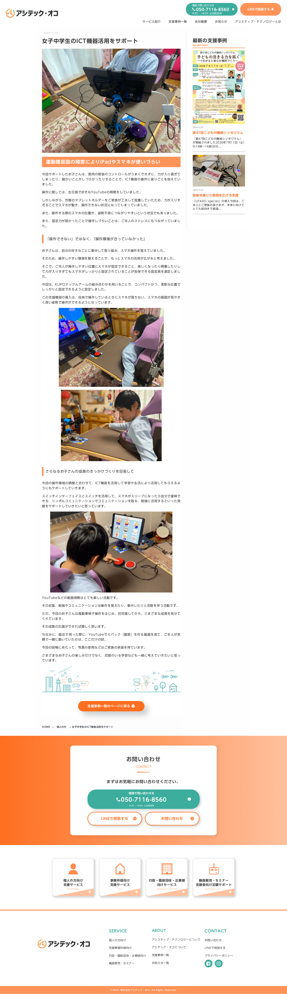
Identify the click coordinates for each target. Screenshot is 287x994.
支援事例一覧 (177, 22)
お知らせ (221, 22)
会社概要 (201, 22)
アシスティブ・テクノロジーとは (258, 22)
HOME (46, 727)
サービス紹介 (151, 22)
